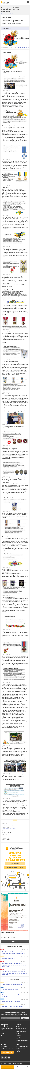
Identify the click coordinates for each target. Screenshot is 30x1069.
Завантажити (8, 1067)
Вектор (2, 1035)
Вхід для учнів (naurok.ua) (22, 1046)
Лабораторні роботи (21, 1031)
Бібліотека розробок (21, 1028)
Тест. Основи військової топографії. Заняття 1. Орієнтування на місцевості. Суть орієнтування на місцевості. (14, 973)
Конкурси (18, 1035)
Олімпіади (18, 1037)
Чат (17, 1038)
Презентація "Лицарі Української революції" (13, 1006)
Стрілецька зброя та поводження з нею (12, 984)
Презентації (13, 828)
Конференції (4, 1031)
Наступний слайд (23, 47)
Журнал (18, 1026)
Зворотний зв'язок (7, 1052)
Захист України (5, 828)
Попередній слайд (7, 47)
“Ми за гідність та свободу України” (11, 1001)
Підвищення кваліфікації (7, 1028)
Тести (17, 1030)
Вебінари (3, 1030)
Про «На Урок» (4, 1046)
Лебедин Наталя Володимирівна (10, 825)
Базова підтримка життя (8, 958)
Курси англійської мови (22, 1040)
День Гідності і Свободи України (10, 989)
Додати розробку (15, 941)
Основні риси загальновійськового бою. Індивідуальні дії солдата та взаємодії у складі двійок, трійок (14, 965)
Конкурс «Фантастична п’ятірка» (22, 1050)
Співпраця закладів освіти (7, 1048)
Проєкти (18, 1033)
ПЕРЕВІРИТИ (25, 1018)
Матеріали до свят (20, 1048)
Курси (2, 1033)
